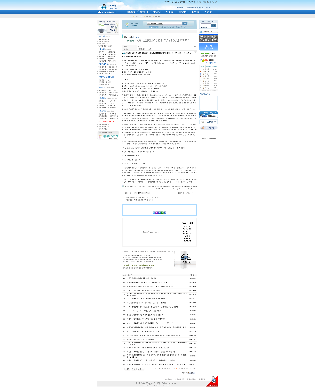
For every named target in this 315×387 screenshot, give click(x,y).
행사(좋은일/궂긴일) (105, 46)
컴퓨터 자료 (114, 116)
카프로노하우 (102, 129)
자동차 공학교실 (103, 126)
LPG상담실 (113, 90)
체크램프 (158, 16)
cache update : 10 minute (208, 90)
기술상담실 (102, 69)
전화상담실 (112, 71)
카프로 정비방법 (103, 124)
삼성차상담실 (113, 92)
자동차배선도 (102, 114)
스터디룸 (112, 101)
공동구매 (101, 52)
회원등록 (214, 2)
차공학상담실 (113, 69)
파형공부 (101, 101)
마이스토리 (112, 61)
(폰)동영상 (111, 58)
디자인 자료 (114, 118)
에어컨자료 (102, 95)
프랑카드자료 (102, 116)
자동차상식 (138, 16)
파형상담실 (102, 71)
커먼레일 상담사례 (104, 82)
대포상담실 (102, 67)
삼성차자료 (102, 92)
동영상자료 (112, 56)
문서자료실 (102, 118)
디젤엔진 (112, 103)
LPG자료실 (102, 90)
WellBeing (101, 58)
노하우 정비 (114, 114)
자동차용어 (102, 108)
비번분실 (206, 2)
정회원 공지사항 (103, 39)
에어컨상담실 (113, 95)
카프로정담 (102, 54)
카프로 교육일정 (103, 41)
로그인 (199, 2)
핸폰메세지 (112, 54)
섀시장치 (112, 105)
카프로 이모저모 (103, 43)
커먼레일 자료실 (103, 80)
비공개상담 (102, 61)
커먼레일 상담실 (103, 84)
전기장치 (101, 105)
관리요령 (148, 16)
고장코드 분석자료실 (105, 74)
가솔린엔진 (102, 103)
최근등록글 (112, 52)
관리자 (140, 46)
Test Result (113, 108)
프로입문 (101, 56)
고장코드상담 (113, 67)
